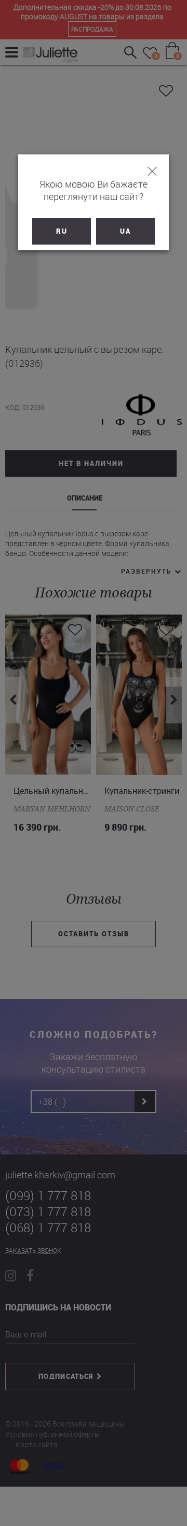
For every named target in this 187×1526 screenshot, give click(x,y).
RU (62, 231)
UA (125, 231)
